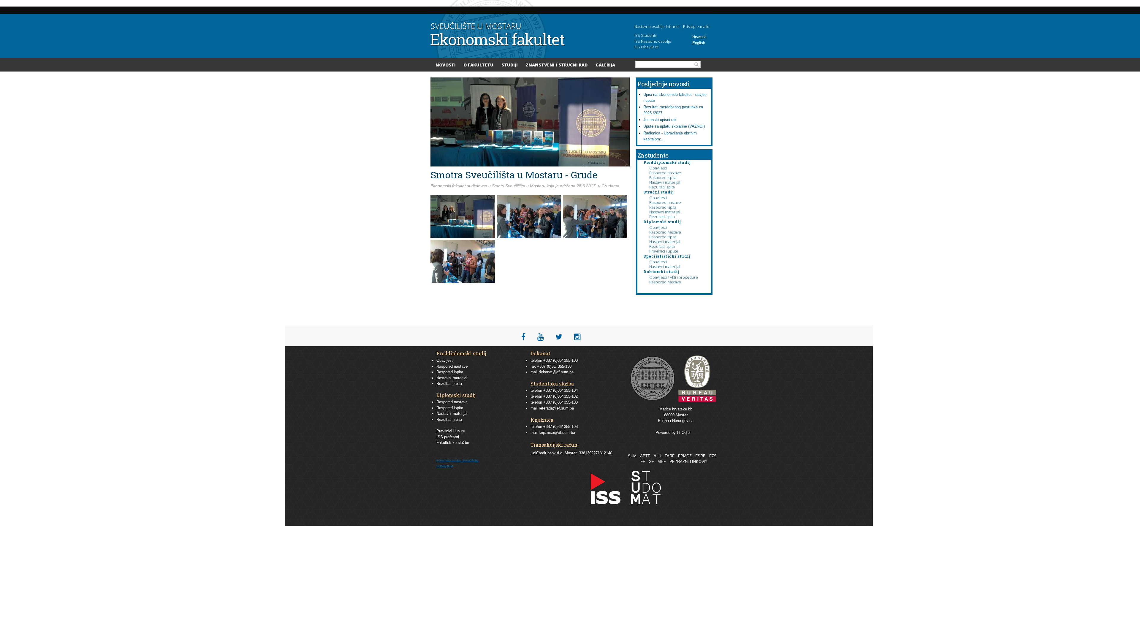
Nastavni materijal (664, 182)
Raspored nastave (665, 172)
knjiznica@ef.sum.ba (557, 432)
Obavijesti (658, 168)
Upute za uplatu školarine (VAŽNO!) (674, 126)
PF (671, 461)
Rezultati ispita (662, 187)
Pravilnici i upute (663, 251)
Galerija (605, 65)
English (698, 43)
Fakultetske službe (452, 442)
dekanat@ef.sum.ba (556, 372)
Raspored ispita (663, 177)
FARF (669, 456)
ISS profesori (447, 437)
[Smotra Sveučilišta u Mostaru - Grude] (463, 237)
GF (651, 461)
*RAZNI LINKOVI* (691, 461)
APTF (645, 456)
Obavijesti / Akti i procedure (673, 277)
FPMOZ (685, 456)
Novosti (446, 65)
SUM (632, 456)
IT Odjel (684, 432)
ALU (657, 456)
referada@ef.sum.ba (556, 408)
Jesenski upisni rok (660, 120)
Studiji (509, 65)
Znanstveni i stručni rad (556, 65)
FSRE (700, 456)
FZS (713, 456)
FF (642, 461)
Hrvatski (699, 37)
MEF (662, 461)
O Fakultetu (478, 65)
